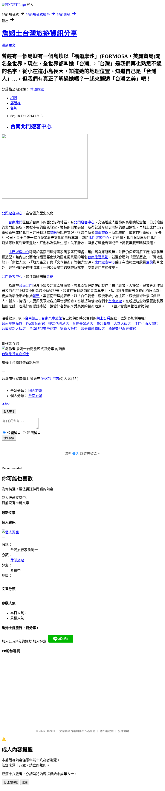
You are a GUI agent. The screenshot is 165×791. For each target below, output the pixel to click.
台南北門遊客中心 (31, 126)
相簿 (13, 98)
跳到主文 (8, 45)
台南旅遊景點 (98, 257)
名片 (13, 108)
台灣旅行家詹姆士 (15, 354)
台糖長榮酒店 (82, 323)
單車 (98, 232)
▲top (5, 403)
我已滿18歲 (10, 782)
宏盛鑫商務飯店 (93, 328)
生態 (149, 262)
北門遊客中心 (12, 213)
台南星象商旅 (12, 323)
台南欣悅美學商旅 (43, 328)
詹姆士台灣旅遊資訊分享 (39, 33)
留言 (55, 378)
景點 (53, 232)
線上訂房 (103, 318)
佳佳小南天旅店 (146, 323)
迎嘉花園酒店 (58, 323)
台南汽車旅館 (51, 318)
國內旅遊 (35, 390)
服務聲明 (123, 731)
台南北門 (15, 222)
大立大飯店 (122, 323)
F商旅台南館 (35, 323)
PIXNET (50, 731)
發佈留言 (9, 438)
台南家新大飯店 (14, 328)
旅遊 (104, 232)
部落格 (15, 103)
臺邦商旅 (103, 323)
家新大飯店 (68, 328)
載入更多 (9, 411)
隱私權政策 (107, 731)
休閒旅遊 (37, 89)
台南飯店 (32, 318)
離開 (25, 782)
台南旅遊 (115, 301)
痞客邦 (46, 378)
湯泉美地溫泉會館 (122, 328)
